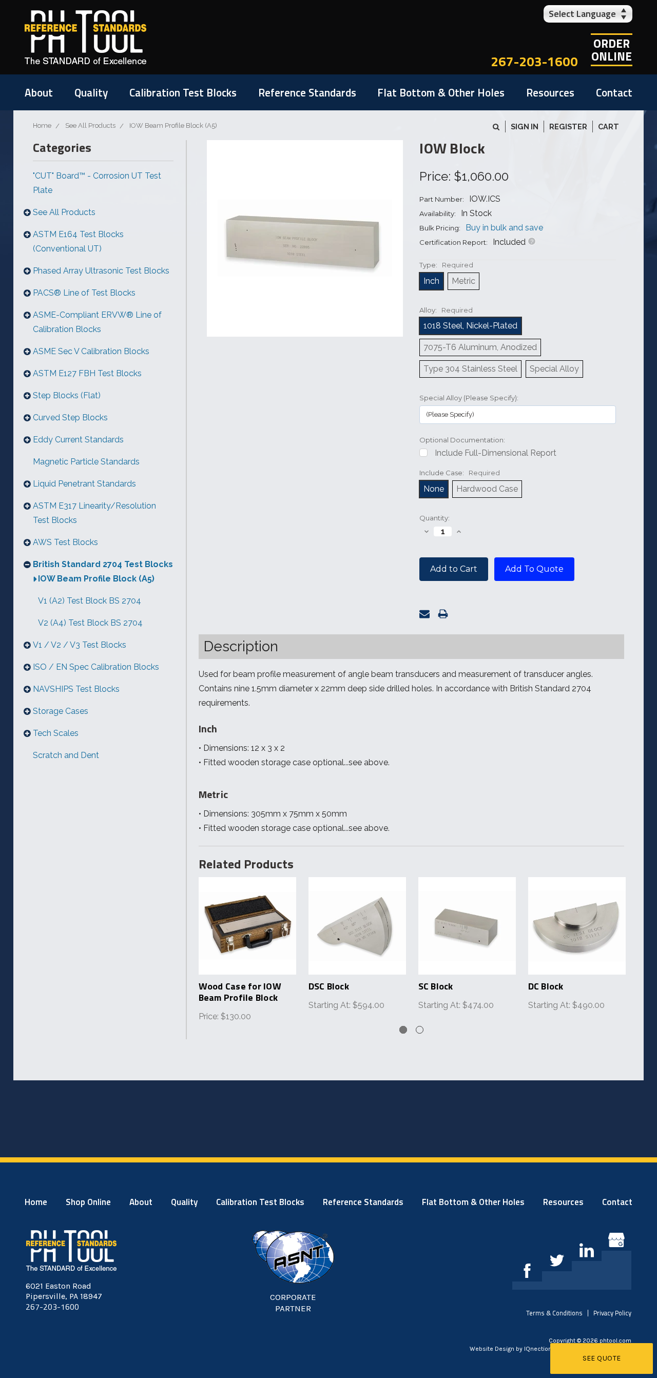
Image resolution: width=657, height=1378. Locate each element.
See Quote (602, 1358)
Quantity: (434, 518)
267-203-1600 (534, 61)
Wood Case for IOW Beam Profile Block (240, 991)
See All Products (64, 212)
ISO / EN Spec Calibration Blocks (96, 667)
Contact (614, 92)
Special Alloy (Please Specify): (468, 398)
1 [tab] (403, 1030)
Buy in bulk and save (504, 227)
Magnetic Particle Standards (86, 462)
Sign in (524, 126)
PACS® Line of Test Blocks (84, 293)
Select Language (582, 14)
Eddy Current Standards (78, 439)
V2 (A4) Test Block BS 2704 (90, 623)
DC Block (546, 986)
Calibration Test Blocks (183, 92)
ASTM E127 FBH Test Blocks (87, 373)
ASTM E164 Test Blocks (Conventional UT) (78, 241)
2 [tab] (419, 1030)
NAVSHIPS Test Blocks (76, 689)
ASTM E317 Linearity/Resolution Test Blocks (94, 513)
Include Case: (459, 473)
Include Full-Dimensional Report (495, 453)
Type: (446, 265)
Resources (550, 92)
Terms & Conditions (554, 1313)
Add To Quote (534, 569)
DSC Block (328, 986)
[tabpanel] (247, 950)
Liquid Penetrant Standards (84, 484)
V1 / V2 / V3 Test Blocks (79, 645)
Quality (91, 92)
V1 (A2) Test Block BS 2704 (89, 601)
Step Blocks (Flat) (67, 395)
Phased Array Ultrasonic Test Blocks (101, 271)
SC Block (435, 986)
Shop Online (88, 1202)
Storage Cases (60, 711)
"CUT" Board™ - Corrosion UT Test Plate (97, 183)
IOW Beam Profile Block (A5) (96, 579)
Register (568, 126)
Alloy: (446, 310)
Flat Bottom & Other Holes (441, 92)
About (39, 92)
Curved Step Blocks (70, 417)
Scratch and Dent (66, 755)
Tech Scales (56, 733)
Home (36, 1202)
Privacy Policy (612, 1313)
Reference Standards (307, 92)
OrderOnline (611, 49)
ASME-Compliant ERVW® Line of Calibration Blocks (97, 322)
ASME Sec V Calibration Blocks (91, 351)
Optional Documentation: (462, 440)
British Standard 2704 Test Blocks (103, 564)
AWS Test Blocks (65, 542)
